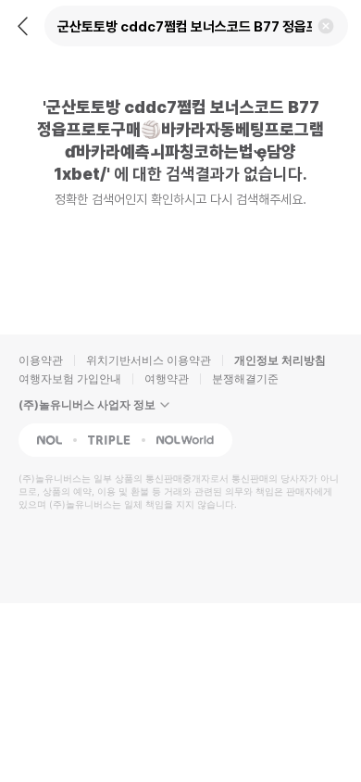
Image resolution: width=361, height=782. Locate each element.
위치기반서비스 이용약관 (148, 360)
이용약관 (41, 360)
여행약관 (166, 378)
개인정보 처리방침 (280, 360)
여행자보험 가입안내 (70, 378)
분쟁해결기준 (245, 378)
